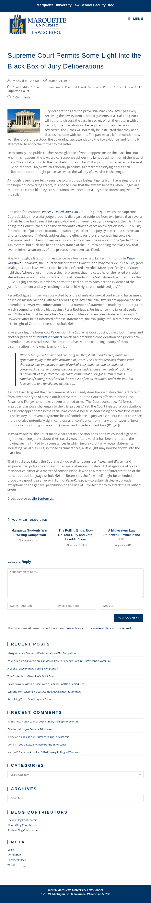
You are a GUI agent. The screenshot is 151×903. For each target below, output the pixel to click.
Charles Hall (14, 729)
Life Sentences (42, 498)
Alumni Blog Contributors (22, 825)
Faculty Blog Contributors (22, 820)
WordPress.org (16, 865)
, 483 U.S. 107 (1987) (72, 212)
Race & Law (125, 87)
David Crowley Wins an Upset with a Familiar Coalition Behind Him (45, 684)
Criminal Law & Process (81, 87)
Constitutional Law (47, 87)
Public (107, 87)
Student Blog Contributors (22, 830)
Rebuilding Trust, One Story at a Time (29, 699)
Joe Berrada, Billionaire (39, 729)
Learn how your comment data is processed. (99, 628)
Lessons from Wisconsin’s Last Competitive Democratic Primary (44, 691)
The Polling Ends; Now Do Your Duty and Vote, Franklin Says (75, 535)
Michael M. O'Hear (26, 80)
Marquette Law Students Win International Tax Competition (42, 653)
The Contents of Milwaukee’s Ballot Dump (31, 676)
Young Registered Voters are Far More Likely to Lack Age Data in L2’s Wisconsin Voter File (59, 661)
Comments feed (16, 860)
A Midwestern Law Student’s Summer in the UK (121, 535)
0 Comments (21, 97)
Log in (11, 849)
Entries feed (14, 855)
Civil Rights (21, 87)
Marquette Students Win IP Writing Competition (29, 532)
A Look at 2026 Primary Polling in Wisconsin (32, 668)
